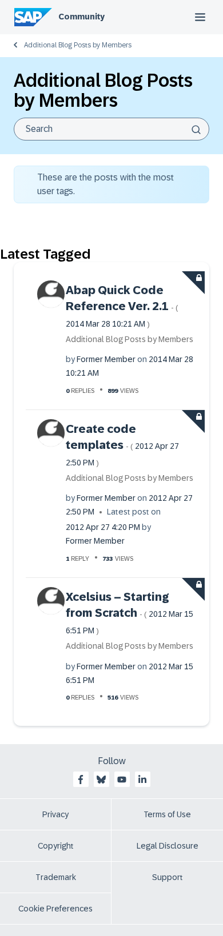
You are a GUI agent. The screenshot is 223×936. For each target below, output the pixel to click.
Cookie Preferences (55, 908)
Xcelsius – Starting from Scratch (129, 612)
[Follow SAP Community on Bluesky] (101, 779)
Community (81, 16)
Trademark (55, 877)
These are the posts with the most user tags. (105, 184)
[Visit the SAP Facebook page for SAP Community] (80, 779)
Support (167, 877)
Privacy (55, 814)
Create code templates (122, 445)
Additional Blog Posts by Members (78, 45)
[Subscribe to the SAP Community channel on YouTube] (121, 779)
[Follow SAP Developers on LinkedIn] (142, 779)
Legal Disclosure (167, 845)
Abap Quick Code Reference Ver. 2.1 (122, 306)
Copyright (56, 845)
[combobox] (111, 129)
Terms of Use (167, 814)
